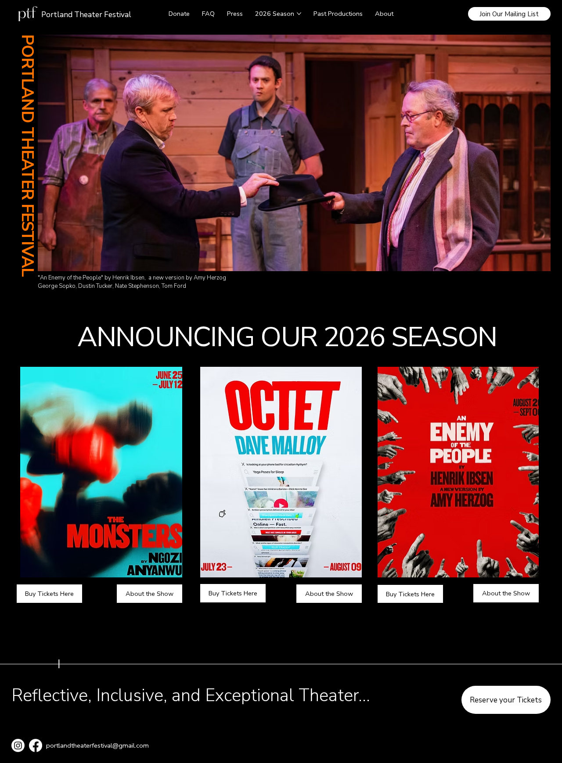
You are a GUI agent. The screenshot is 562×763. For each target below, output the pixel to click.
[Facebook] (35, 745)
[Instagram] (18, 745)
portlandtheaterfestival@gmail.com (97, 745)
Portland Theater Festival (86, 15)
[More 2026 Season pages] (299, 13)
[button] (509, 14)
